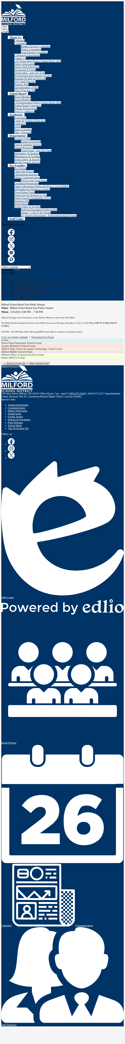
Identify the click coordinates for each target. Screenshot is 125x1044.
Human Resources (23, 147)
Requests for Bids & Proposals (30, 78)
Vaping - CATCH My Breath (36, 212)
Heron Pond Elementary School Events (21, 343)
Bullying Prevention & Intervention (39, 209)
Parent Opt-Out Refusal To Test (30, 195)
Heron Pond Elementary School (30, 290)
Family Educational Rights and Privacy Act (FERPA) (41, 186)
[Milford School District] (13, 14)
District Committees (31, 49)
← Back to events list (14, 363)
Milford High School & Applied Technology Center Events (31, 349)
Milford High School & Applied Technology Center (41, 284)
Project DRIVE (22, 296)
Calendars (19, 40)
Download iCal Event (42, 337)
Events (4, 340)
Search (11, 259)
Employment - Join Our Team (29, 72)
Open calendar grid (39, 363)
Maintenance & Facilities (27, 156)
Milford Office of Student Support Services (36, 299)
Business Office (22, 138)
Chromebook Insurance (26, 174)
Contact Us (20, 58)
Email (11, 252)
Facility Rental (15, 416)
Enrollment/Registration (26, 183)
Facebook (11, 232)
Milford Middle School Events (17, 351)
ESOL (17, 126)
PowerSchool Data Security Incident (33, 75)
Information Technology (26, 153)
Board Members (22, 99)
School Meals (21, 203)
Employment (14, 413)
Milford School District (26, 281)
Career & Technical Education (29, 120)
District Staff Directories (26, 67)
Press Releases (15, 422)
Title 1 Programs (22, 132)
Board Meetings (22, 96)
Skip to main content (11, 2)
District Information (24, 64)
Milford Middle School (26, 287)
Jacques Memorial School (27, 293)
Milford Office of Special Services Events (22, 354)
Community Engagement (27, 55)
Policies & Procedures (25, 108)
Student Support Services (27, 162)
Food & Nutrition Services (28, 144)
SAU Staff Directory (25, 81)
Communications (16, 408)
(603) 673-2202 (77, 393)
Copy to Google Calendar (14, 337)
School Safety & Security (27, 159)
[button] (15, 37)
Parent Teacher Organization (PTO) (32, 198)
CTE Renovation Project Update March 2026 (37, 61)
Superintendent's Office (26, 87)
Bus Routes (20, 168)
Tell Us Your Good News (34, 180)
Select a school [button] (15, 278)
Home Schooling (23, 129)
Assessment (20, 117)
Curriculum (20, 123)
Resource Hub (21, 201)
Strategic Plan (21, 84)
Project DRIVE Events (13, 357)
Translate (25, 270)
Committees (20, 43)
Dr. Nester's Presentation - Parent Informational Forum (49, 215)
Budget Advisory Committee (35, 46)
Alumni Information (18, 405)
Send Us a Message (24, 111)
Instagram (11, 239)
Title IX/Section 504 (24, 90)
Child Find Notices (24, 171)
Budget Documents (31, 141)
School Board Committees (34, 52)
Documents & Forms (25, 69)
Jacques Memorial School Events (18, 346)
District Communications (27, 177)
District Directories (17, 410)
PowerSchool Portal (24, 192)
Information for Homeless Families (32, 189)
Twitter (11, 245)
